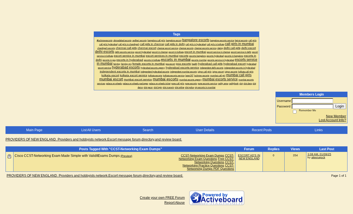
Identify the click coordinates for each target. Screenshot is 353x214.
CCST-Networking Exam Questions (206, 157)
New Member (336, 116)
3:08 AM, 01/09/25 (319, 154)
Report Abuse (174, 203)
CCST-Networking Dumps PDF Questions (210, 167)
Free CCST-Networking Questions (214, 160)
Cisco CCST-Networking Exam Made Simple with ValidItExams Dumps (67, 156)
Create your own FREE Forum (162, 198)
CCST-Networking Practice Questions (208, 163)
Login (339, 106)
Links (319, 130)
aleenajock (318, 157)
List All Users (91, 130)
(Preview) (126, 155)
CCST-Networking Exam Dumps (202, 155)
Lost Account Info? (332, 120)
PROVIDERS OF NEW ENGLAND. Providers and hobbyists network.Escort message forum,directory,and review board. (94, 139)
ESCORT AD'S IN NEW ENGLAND (249, 157)
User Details (205, 130)
